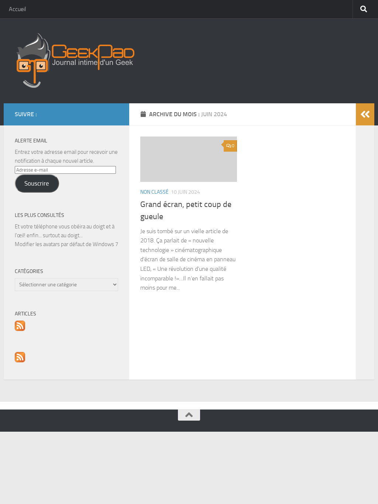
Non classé (154, 192)
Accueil (17, 9)
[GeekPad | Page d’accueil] (74, 61)
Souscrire (36, 183)
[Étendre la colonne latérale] (365, 114)
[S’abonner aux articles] (20, 329)
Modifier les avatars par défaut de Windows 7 (66, 244)
